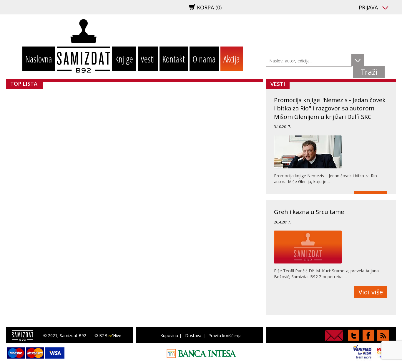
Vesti (148, 59)
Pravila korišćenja (225, 335)
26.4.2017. (282, 222)
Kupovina (169, 335)
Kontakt (173, 59)
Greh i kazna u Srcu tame (309, 212)
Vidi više (370, 291)
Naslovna (38, 59)
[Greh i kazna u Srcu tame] (308, 247)
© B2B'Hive (107, 335)
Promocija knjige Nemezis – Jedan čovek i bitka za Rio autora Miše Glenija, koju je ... (325, 178)
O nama (204, 59)
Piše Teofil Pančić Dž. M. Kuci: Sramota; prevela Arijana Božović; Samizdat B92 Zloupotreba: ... (326, 273)
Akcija (231, 59)
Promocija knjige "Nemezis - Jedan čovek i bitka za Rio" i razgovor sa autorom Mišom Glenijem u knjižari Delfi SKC (330, 108)
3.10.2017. (282, 126)
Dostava (193, 335)
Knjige (124, 59)
